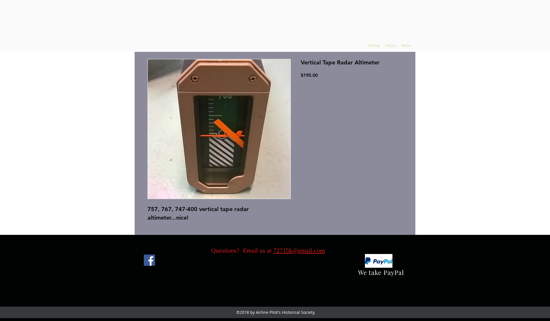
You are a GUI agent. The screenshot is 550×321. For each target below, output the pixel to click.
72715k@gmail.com (299, 250)
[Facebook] (149, 260)
